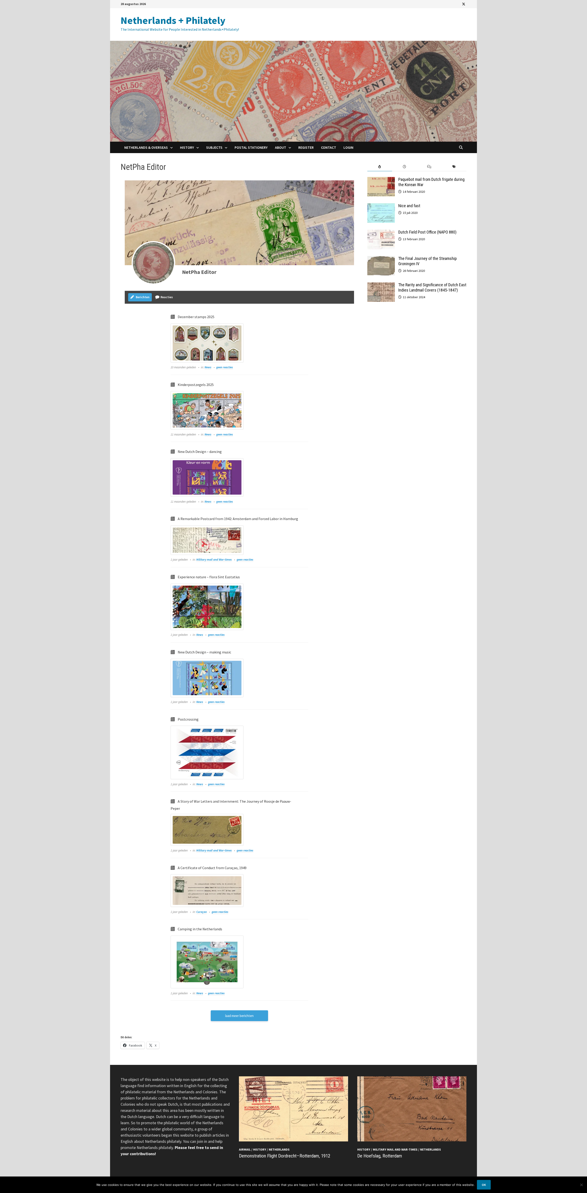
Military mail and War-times (214, 560)
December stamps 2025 (196, 316)
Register (306, 147)
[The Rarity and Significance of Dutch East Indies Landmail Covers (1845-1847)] (381, 285)
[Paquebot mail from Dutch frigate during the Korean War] (381, 180)
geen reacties (224, 367)
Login (348, 147)
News (208, 367)
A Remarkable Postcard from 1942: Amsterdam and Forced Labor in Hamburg (238, 518)
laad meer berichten (239, 1016)
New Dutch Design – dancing (200, 451)
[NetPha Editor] (153, 263)
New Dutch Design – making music (204, 652)
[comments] (429, 166)
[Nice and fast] (381, 206)
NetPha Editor (199, 272)
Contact (328, 147)
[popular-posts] (379, 166)
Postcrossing (188, 719)
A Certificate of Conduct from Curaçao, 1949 (212, 867)
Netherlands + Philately (173, 20)
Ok (484, 1185)
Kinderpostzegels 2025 (196, 384)
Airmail (245, 1149)
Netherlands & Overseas (146, 147)
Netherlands (279, 1149)
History (187, 147)
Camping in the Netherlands (200, 929)
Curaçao (201, 912)
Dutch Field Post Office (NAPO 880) (427, 232)
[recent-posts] (404, 166)
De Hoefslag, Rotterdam (379, 1156)
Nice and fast (409, 205)
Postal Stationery (251, 147)
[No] (581, 1184)
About (280, 147)
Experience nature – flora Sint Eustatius (209, 577)
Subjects (214, 147)
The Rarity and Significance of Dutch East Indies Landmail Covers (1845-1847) (432, 287)
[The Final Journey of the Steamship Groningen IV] (381, 259)
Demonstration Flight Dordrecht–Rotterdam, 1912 (284, 1156)
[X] (463, 3)
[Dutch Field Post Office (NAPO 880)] (381, 232)
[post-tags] (454, 166)
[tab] (379, 166)
